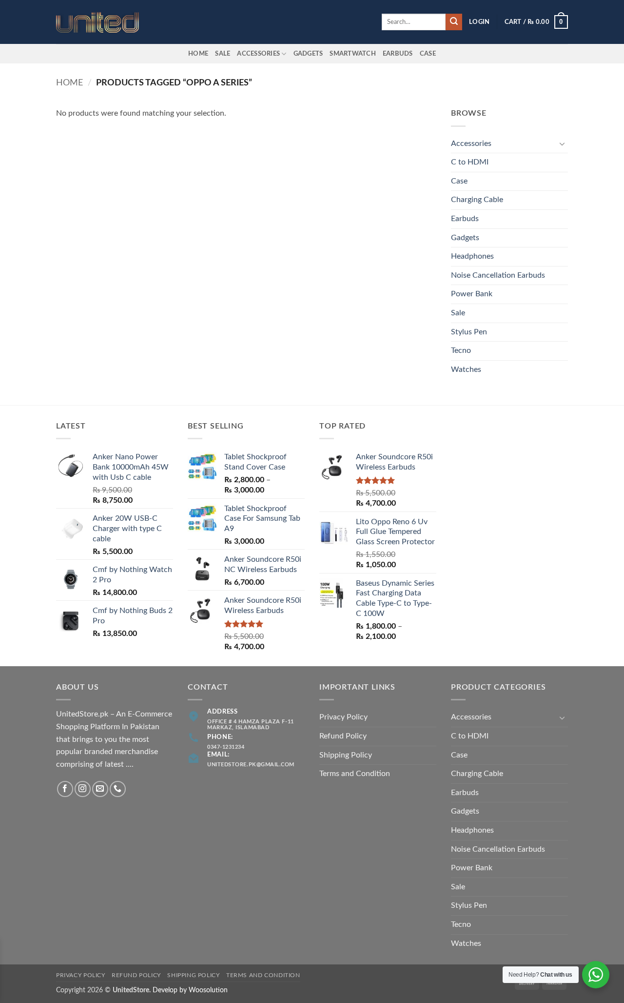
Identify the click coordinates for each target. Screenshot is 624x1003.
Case (428, 54)
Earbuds (465, 219)
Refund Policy (343, 736)
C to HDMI (469, 162)
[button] (479, 22)
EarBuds (398, 54)
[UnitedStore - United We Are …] (105, 22)
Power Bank (471, 294)
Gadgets (308, 54)
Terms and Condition (354, 774)
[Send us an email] (100, 789)
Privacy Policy (343, 717)
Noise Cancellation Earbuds (498, 275)
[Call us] (118, 789)
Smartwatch (353, 54)
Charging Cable (477, 200)
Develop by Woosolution (190, 990)
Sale (222, 54)
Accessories (258, 54)
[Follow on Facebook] (65, 789)
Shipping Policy (345, 755)
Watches (466, 369)
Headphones (472, 256)
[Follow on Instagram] (83, 789)
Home (198, 54)
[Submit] (454, 22)
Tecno (461, 350)
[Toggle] (562, 143)
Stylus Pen (469, 332)
